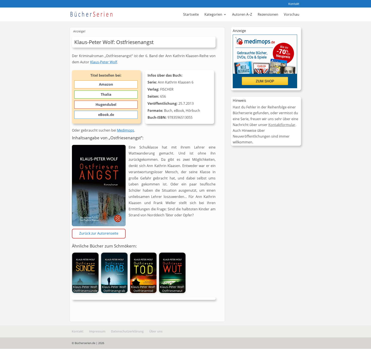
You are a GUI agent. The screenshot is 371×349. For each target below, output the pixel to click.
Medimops (125, 130)
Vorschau (291, 15)
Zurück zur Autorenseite (98, 233)
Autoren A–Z (242, 15)
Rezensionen (268, 15)
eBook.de (106, 114)
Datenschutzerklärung (127, 331)
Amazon (106, 84)
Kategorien (213, 15)
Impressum (97, 331)
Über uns (156, 331)
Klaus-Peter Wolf (103, 62)
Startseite (191, 15)
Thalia (106, 94)
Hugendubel (106, 104)
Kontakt (293, 4)
